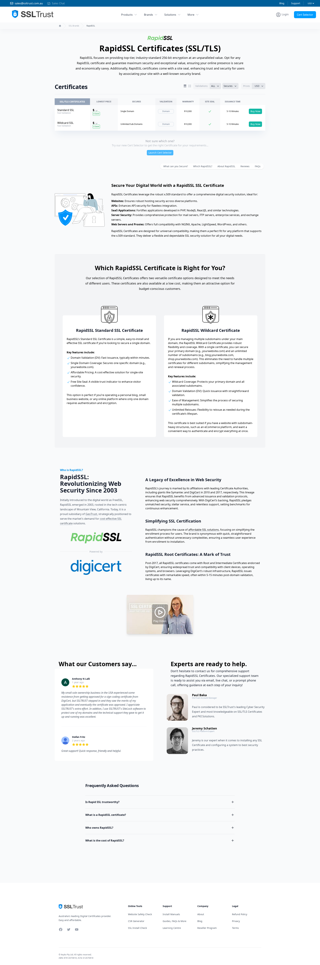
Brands (148, 14)
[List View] (185, 86)
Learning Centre (172, 928)
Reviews (245, 166)
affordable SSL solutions (203, 530)
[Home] (60, 25)
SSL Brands (74, 25)
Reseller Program (207, 928)
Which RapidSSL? (202, 166)
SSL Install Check (137, 928)
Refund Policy (239, 914)
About (200, 914)
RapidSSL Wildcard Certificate (211, 330)
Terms (235, 928)
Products (127, 14)
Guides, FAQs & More (174, 921)
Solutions (170, 14)
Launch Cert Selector (160, 152)
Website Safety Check (140, 914)
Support (295, 3)
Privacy (236, 921)
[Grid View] (189, 86)
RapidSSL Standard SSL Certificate (109, 330)
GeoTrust (91, 514)
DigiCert (195, 492)
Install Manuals (171, 914)
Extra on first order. (294, 22)
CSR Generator (136, 921)
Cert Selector (305, 14)
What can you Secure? (175, 166)
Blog (281, 3)
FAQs (257, 166)
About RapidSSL (226, 166)
